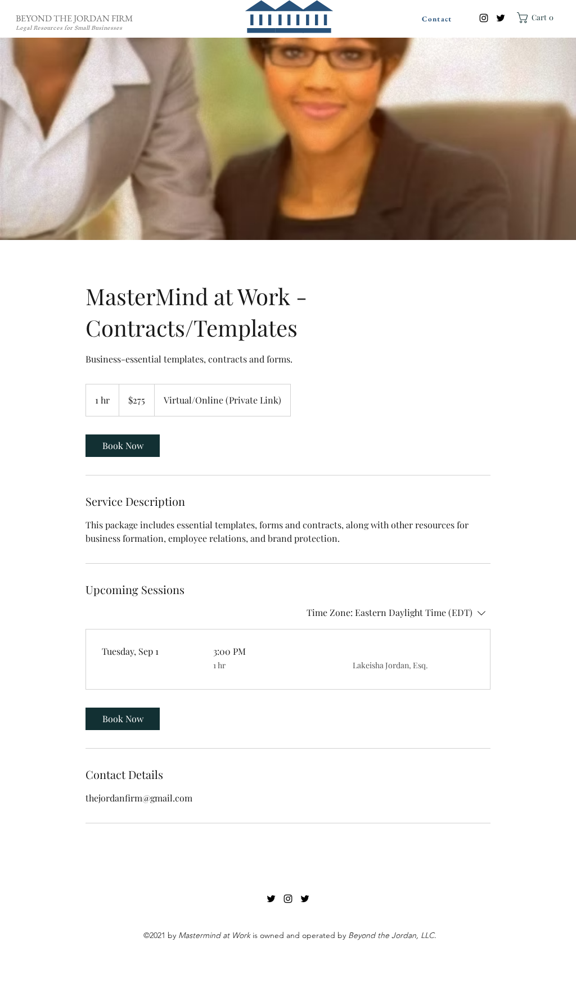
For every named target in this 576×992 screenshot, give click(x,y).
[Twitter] (500, 18)
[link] (123, 445)
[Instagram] (483, 18)
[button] (537, 17)
